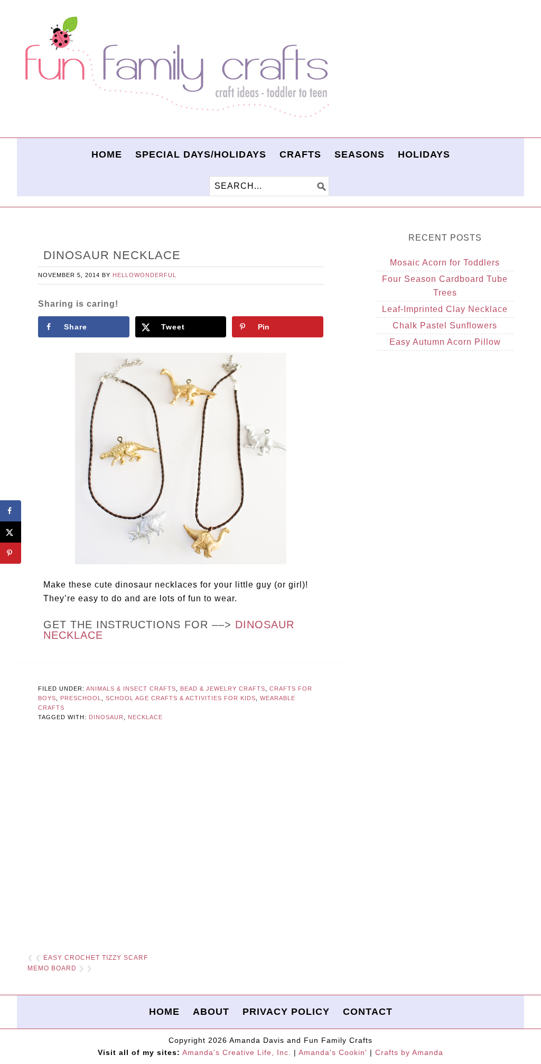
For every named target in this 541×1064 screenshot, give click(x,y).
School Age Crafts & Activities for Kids (181, 698)
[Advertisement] (180, 833)
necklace (145, 717)
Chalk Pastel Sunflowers (445, 325)
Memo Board (52, 968)
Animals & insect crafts (131, 688)
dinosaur (106, 717)
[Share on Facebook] (10, 510)
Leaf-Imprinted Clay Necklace (445, 309)
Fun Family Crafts (175, 67)
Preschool (80, 698)
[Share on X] (10, 532)
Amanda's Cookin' (333, 1052)
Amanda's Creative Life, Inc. (236, 1052)
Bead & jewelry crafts (222, 688)
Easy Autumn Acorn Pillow (445, 341)
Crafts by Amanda (409, 1052)
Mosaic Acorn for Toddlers (445, 262)
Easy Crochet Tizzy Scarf (95, 957)
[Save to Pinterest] (10, 553)
